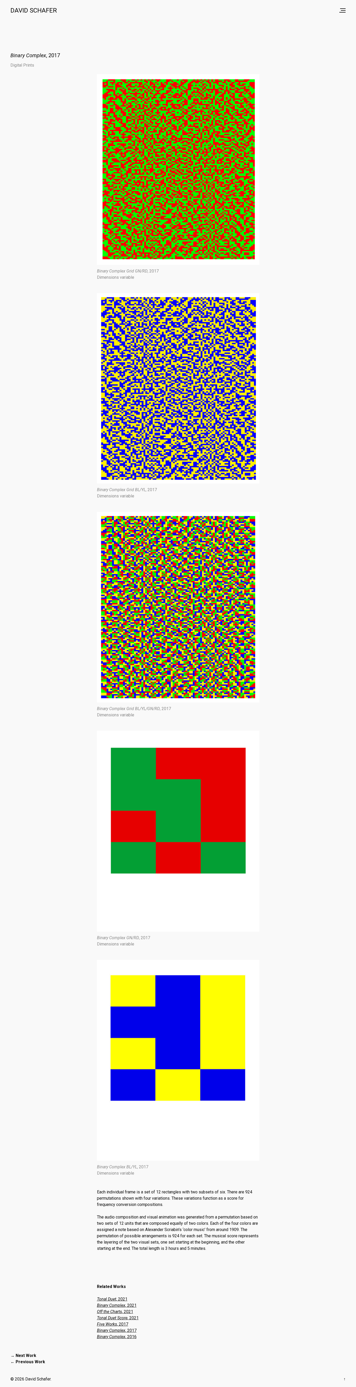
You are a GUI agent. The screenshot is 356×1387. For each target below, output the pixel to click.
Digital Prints (22, 65)
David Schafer (33, 10)
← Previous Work (27, 1361)
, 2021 (112, 1299)
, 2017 (112, 1324)
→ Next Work (23, 1355)
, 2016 (117, 1336)
